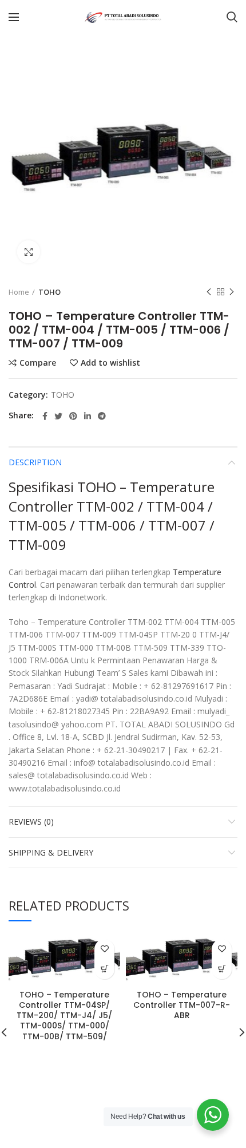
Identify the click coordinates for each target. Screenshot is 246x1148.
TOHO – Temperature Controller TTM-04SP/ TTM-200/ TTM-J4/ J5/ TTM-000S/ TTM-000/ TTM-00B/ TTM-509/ (64, 1015)
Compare (37, 363)
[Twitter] (58, 416)
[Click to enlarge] (28, 251)
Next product (231, 292)
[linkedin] (87, 416)
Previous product (209, 292)
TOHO (49, 292)
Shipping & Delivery (51, 852)
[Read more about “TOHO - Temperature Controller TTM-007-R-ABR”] (222, 969)
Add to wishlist (110, 363)
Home (19, 292)
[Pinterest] (73, 416)
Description (35, 462)
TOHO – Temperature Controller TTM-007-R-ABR (181, 1005)
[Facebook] (45, 416)
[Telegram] (101, 416)
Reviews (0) (31, 821)
